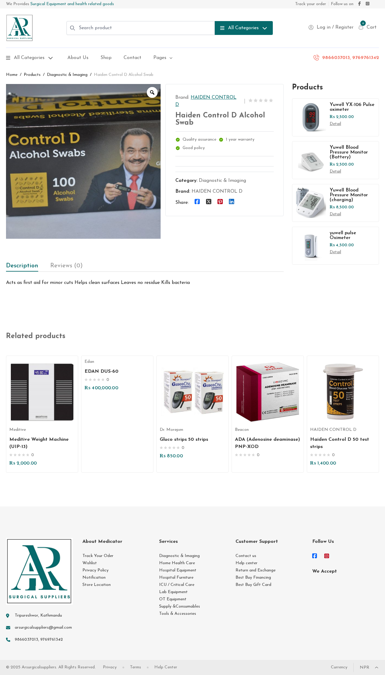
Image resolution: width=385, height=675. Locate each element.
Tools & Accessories (177, 613)
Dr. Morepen (171, 430)
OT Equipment (172, 599)
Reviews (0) (66, 266)
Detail (335, 124)
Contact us (246, 556)
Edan (89, 361)
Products (32, 75)
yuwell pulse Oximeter (343, 235)
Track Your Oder (97, 556)
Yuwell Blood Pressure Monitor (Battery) (349, 152)
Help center (246, 563)
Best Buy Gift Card (253, 585)
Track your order (310, 4)
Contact (132, 57)
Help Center (165, 667)
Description (22, 266)
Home (11, 75)
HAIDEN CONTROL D (217, 191)
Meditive (17, 430)
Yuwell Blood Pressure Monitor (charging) (349, 195)
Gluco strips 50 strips (184, 439)
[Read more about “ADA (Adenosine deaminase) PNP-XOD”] (271, 408)
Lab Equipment (173, 592)
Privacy (110, 667)
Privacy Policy (95, 570)
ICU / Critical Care (176, 585)
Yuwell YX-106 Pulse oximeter (352, 107)
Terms (135, 667)
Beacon (242, 430)
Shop (106, 57)
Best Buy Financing (253, 577)
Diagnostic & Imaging (67, 75)
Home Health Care (177, 563)
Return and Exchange (256, 570)
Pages (159, 57)
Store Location (96, 585)
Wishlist (89, 563)
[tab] (22, 265)
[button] (45, 408)
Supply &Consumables (179, 606)
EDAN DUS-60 (102, 371)
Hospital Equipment (177, 570)
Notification (94, 577)
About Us (77, 57)
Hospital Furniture (176, 577)
